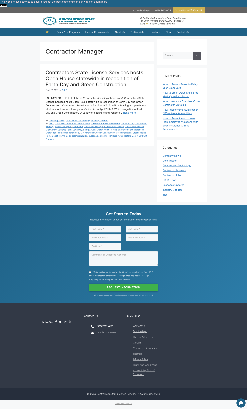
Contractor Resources (145, 348)
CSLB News (169, 180)
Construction (127, 123)
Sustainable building (97, 136)
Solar (68, 136)
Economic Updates (173, 185)
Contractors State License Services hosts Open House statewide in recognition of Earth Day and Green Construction (94, 78)
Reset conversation (123, 403)
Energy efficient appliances (131, 129)
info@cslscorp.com (107, 332)
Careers (137, 342)
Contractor (77, 126)
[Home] (48, 31)
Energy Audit (89, 129)
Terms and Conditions (145, 365)
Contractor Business (174, 170)
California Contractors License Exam (72, 123)
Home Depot (52, 136)
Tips (165, 194)
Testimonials (137, 32)
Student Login (143, 10)
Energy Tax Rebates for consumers (62, 132)
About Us (120, 32)
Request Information (123, 287)
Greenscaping (139, 132)
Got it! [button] (3, 5)
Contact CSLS (140, 326)
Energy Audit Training (107, 129)
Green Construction (105, 132)
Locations (155, 32)
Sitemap (137, 354)
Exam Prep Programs (68, 32)
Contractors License (114, 126)
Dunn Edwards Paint (61, 129)
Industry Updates (99, 120)
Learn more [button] (100, 1)
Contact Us (183, 32)
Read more (129, 112)
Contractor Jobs (172, 175)
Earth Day (77, 129)
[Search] (197, 56)
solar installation (79, 136)
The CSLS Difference (144, 337)
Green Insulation (124, 132)
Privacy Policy (140, 359)
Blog (168, 32)
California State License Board (105, 123)
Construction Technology (78, 120)
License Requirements (97, 32)
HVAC (62, 136)
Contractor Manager (93, 126)
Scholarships (140, 331)
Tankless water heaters (120, 136)
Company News (56, 120)
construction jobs (63, 126)
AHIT (51, 123)
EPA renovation (87, 132)
